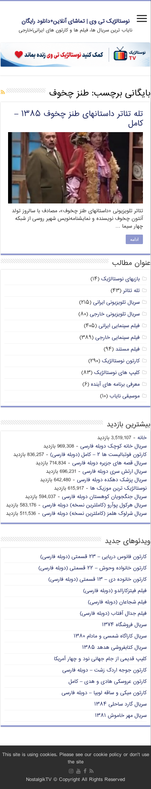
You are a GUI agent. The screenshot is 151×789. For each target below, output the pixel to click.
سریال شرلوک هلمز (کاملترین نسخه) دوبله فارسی (94, 513)
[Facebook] (85, 771)
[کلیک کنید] (75, 54)
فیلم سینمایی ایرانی (119, 325)
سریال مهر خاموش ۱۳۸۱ (121, 715)
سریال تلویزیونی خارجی (115, 314)
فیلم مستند (127, 349)
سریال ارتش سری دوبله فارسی (114, 471)
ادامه (134, 239)
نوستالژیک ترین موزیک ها (118, 488)
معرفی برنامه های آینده (115, 384)
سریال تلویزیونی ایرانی (116, 302)
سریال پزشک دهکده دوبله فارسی (112, 480)
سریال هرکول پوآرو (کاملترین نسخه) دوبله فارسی (95, 505)
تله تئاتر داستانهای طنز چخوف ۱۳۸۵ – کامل (78, 119)
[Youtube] (78, 771)
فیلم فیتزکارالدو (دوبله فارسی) (115, 590)
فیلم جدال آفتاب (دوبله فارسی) (113, 613)
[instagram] (71, 771)
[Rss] (91, 771)
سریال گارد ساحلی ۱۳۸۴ (120, 704)
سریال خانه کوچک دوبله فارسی (113, 446)
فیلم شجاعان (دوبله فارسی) (117, 602)
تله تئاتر (131, 290)
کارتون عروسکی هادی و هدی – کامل (108, 681)
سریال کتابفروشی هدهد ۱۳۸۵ (114, 647)
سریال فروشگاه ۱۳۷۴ (124, 624)
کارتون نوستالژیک (121, 361)
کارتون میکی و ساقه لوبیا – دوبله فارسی (104, 693)
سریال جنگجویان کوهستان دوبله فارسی (104, 496)
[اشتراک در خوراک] (3, 93)
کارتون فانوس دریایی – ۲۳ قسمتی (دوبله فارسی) (93, 556)
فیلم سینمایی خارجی (117, 337)
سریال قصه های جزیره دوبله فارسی (109, 463)
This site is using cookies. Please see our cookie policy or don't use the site (75, 758)
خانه (142, 437)
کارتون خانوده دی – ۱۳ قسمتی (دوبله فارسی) (97, 579)
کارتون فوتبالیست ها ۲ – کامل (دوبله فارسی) (98, 454)
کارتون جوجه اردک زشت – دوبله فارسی (104, 670)
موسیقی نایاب (125, 396)
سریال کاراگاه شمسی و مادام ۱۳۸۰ (110, 636)
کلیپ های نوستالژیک (117, 372)
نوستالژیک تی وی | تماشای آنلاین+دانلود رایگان (76, 21)
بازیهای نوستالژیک (120, 279)
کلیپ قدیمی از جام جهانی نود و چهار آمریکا (100, 658)
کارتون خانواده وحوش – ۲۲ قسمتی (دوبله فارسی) (92, 568)
